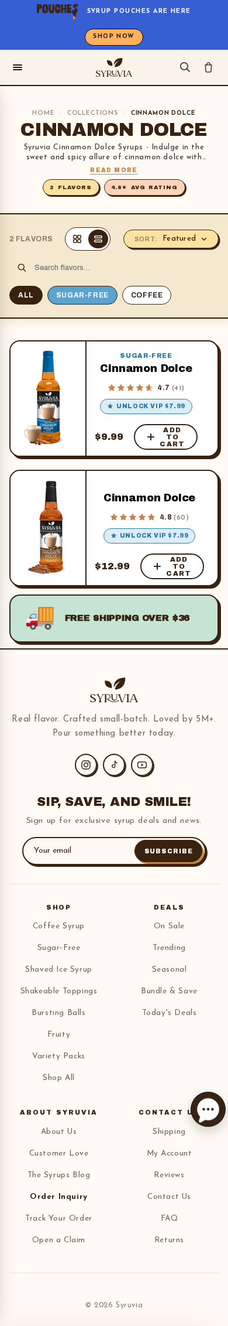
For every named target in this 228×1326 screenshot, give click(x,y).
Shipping (169, 1132)
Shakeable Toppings (59, 991)
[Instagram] (86, 765)
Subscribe (168, 851)
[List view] (98, 239)
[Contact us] (208, 1109)
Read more (114, 170)
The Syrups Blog (59, 1175)
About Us (59, 1132)
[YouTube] (142, 765)
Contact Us (169, 1197)
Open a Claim (58, 1240)
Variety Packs (58, 1056)
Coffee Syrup (59, 926)
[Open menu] (17, 67)
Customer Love (59, 1153)
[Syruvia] (114, 67)
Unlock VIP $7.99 (150, 406)
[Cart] (208, 67)
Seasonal (169, 969)
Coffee (147, 295)
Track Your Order (58, 1218)
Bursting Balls (58, 1013)
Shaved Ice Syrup (58, 969)
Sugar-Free (82, 295)
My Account (169, 1153)
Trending (169, 948)
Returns (169, 1240)
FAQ (169, 1218)
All (26, 295)
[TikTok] (114, 765)
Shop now (114, 36)
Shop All (59, 1078)
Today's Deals (169, 1013)
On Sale (169, 926)
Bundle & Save (169, 991)
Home (43, 113)
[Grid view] (77, 239)
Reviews (169, 1175)
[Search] (185, 67)
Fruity (59, 1034)
